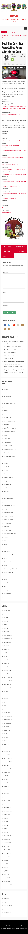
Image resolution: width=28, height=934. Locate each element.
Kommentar (6, 272)
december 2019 (7, 843)
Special (5, 565)
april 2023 (6, 702)
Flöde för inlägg (8, 906)
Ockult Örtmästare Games (10, 534)
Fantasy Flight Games (9, 456)
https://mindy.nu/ (6, 136)
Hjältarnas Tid (7, 484)
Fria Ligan (6, 470)
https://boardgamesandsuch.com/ (11, 186)
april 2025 (6, 625)
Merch (5, 329)
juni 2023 (6, 695)
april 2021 (6, 787)
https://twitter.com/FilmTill (9, 198)
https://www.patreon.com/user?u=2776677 (13, 170)
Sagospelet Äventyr (9, 555)
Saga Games (7, 551)
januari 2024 (7, 674)
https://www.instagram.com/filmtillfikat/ (12, 203)
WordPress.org (7, 913)
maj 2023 (6, 699)
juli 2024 (6, 653)
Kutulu (5, 502)
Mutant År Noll (7, 523)
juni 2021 (6, 779)
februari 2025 (7, 632)
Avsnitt (5, 393)
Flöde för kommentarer (9, 909)
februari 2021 (7, 794)
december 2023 (8, 677)
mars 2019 (6, 874)
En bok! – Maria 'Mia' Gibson (11, 342)
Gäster (5, 474)
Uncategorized (7, 590)
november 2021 (7, 762)
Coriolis (5, 435)
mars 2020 (6, 832)
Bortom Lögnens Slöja (9, 404)
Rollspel (5, 544)
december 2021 (7, 758)
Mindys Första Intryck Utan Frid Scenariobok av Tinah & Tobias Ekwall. (7, 251)
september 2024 (8, 646)
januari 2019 (7, 882)
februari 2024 (7, 670)
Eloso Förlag (7, 453)
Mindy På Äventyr (8, 516)
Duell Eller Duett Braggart (17, 372)
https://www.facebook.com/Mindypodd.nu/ (13, 141)
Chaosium (6, 425)
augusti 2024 (7, 649)
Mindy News (7, 509)
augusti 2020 (7, 815)
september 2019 (8, 853)
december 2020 (8, 801)
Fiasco (5, 460)
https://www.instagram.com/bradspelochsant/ (14, 182)
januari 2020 (7, 839)
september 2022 (8, 727)
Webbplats (5, 306)
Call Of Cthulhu (7, 414)
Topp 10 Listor (7, 583)
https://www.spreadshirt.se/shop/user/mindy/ (14, 174)
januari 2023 (7, 713)
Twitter (9, 325)
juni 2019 (6, 864)
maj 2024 (6, 660)
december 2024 (8, 635)
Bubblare (6, 411)
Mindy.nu (14, 15)
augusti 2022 (7, 730)
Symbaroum (7, 579)
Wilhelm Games (7, 597)
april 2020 (6, 829)
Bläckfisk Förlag (7, 397)
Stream (5, 576)
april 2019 (6, 871)
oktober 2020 (7, 808)
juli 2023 (6, 692)
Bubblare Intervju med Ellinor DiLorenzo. (14, 367)
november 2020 (8, 804)
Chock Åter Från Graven (10, 428)
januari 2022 (7, 755)
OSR (5, 541)
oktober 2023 (7, 684)
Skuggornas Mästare (9, 562)
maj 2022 (6, 741)
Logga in (6, 902)
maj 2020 (6, 825)
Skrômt (5, 558)
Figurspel (6, 463)
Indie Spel (6, 492)
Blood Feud (6, 400)
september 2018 (8, 885)
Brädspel (6, 407)
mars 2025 (6, 628)
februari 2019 (7, 878)
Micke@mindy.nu (6, 208)
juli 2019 (6, 860)
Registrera (6, 899)
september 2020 (8, 811)
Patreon (22, 325)
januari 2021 (7, 797)
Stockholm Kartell (8, 572)
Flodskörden (7, 467)
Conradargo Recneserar (9, 432)
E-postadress (6, 299)
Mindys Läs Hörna (8, 520)
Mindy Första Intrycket (9, 506)
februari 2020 (7, 836)
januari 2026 (7, 611)
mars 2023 (6, 706)
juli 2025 (6, 618)
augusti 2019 (7, 857)
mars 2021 (6, 790)
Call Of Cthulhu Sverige (9, 421)
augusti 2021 (7, 772)
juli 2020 (6, 818)
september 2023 (8, 688)
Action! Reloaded (8, 386)
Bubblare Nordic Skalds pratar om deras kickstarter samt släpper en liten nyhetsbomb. (14, 344)
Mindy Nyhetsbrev (8, 513)
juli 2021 (6, 776)
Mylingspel (6, 527)
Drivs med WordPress (6, 928)
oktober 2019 (7, 850)
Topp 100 (6, 587)
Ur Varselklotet (7, 594)
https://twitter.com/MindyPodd (10, 146)
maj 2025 (6, 621)
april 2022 (6, 744)
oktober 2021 (7, 765)
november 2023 (8, 681)
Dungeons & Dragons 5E (10, 449)
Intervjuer (6, 495)
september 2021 (8, 769)
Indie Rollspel (7, 488)
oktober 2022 (7, 723)
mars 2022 (6, 748)
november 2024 (8, 639)
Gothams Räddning (8, 477)
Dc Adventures (7, 442)
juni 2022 (6, 737)
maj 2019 (6, 867)
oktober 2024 (7, 642)
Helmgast (6, 481)
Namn (4, 292)
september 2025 (8, 614)
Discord (9, 329)
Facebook (5, 325)
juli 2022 (6, 734)
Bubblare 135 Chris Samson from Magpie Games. (20, 249)
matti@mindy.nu (6, 213)
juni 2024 (6, 656)
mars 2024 (6, 667)
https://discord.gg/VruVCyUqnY (10, 165)
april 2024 (6, 663)
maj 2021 (6, 783)
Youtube (14, 325)
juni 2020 (6, 822)
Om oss (6, 537)
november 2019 (7, 846)
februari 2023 (7, 709)
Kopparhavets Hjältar (9, 499)
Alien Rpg (6, 390)
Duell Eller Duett (8, 446)
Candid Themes (23, 928)
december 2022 (8, 716)
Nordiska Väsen (7, 530)
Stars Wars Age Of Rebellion (11, 569)
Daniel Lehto (7, 439)
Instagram (18, 325)
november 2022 (8, 720)
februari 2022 (7, 751)
